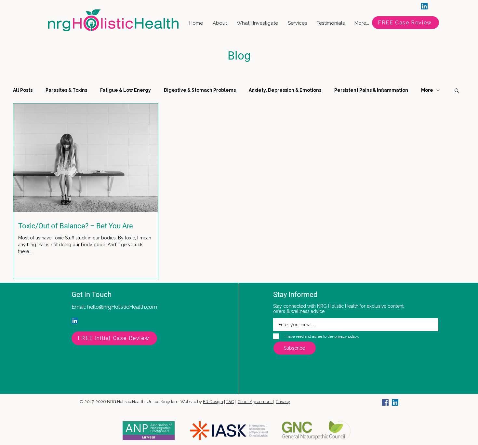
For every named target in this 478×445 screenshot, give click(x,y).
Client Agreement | (256, 401)
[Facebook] (385, 402)
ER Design (213, 401)
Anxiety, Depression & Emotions (285, 90)
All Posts (23, 90)
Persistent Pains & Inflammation (371, 90)
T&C (230, 401)
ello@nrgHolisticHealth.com (123, 307)
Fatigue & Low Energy (125, 90)
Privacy (283, 401)
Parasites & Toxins (66, 90)
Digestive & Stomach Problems (200, 90)
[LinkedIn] (424, 6)
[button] (457, 91)
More (427, 90)
